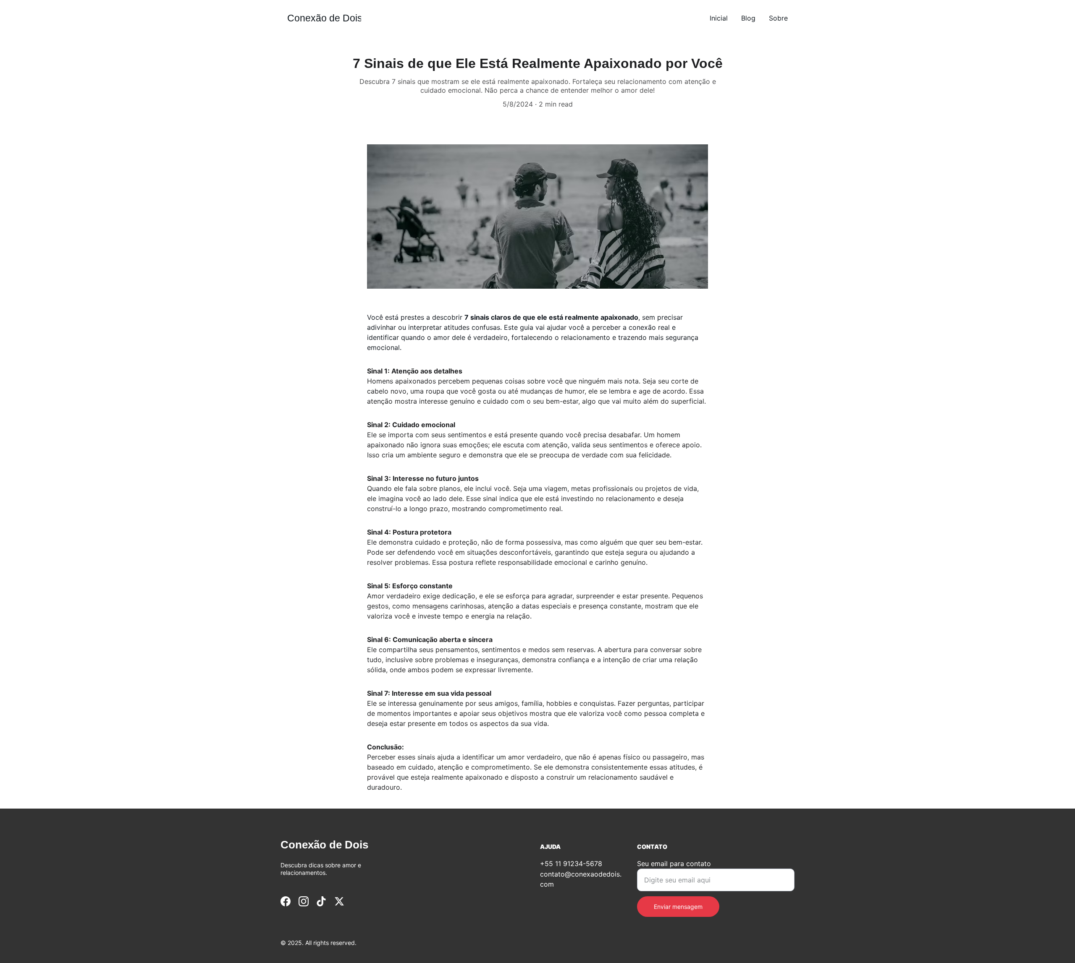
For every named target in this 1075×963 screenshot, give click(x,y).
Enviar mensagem (678, 906)
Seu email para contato (674, 863)
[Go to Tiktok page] (321, 901)
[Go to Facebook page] (286, 901)
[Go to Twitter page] (339, 901)
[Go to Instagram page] (304, 901)
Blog (748, 18)
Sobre (778, 18)
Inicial (719, 18)
